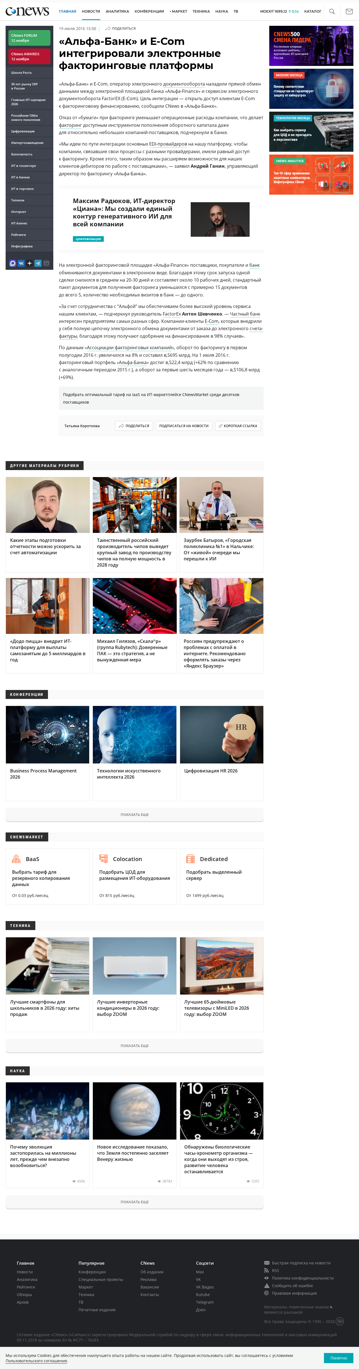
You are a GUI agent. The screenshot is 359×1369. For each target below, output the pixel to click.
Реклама (149, 1279)
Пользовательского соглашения (36, 1360)
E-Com (211, 321)
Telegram (205, 1302)
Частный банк (245, 314)
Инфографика (22, 246)
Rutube (203, 1294)
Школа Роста (21, 72)
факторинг (70, 125)
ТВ (236, 11)
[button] (332, 11)
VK (198, 1279)
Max (200, 1271)
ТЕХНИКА (201, 11)
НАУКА (221, 11)
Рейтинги (18, 235)
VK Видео (205, 1287)
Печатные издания (97, 1309)
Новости (25, 1271)
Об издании (152, 1271)
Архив (23, 1302)
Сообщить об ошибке (292, 1285)
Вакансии (150, 1287)
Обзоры (24, 1294)
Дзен (201, 1309)
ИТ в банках (20, 177)
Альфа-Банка (133, 362)
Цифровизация (22, 131)
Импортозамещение (27, 143)
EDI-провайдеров (168, 144)
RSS (275, 1270)
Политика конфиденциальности (303, 1278)
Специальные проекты (101, 1279)
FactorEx (172, 314)
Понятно (338, 1358)
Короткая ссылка (240, 426)
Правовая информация (294, 1293)
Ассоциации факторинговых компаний (129, 347)
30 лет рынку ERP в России (24, 86)
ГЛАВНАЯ (67, 11)
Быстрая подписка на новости (301, 1263)
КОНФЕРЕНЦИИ (149, 11)
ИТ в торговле (22, 189)
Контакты (150, 1294)
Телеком (17, 200)
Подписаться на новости (184, 426)
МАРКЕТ (179, 11)
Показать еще (135, 814)
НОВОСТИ (91, 11)
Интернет (18, 212)
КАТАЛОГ (312, 11)
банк (254, 265)
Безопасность (22, 154)
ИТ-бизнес (19, 223)
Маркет (86, 1287)
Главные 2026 (28, 102)
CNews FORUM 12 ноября (24, 38)
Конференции (92, 1271)
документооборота (184, 84)
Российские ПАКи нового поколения (25, 117)
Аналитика (117, 11)
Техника (86, 1294)
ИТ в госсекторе (23, 166)
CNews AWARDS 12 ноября (25, 56)
